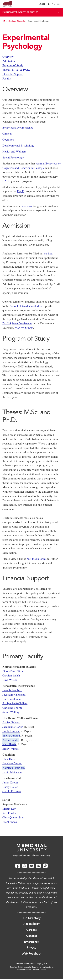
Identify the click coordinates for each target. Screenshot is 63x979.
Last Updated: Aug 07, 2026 (35, 964)
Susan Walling (10, 712)
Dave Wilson (9, 680)
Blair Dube (8, 759)
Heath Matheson (12, 772)
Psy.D (20, 191)
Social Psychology (13, 157)
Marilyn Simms (24, 328)
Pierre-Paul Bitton (13, 671)
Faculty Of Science (27, 12)
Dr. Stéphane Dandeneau (17, 323)
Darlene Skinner (11, 699)
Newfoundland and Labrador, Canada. (31, 969)
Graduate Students (16, 21)
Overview (8, 56)
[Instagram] (24, 866)
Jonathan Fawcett (12, 763)
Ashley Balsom (11, 722)
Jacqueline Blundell (14, 694)
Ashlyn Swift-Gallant (14, 703)
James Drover (10, 782)
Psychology (9, 12)
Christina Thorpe (12, 707)
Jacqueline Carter (12, 727)
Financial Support (12, 74)
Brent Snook (9, 822)
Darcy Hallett (10, 787)
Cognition (8, 139)
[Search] (54, 4)
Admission (8, 61)
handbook (26, 206)
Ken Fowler (9, 813)
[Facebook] (17, 866)
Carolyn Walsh (11, 675)
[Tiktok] (45, 866)
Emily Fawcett (10, 731)
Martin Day (9, 808)
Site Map (19, 964)
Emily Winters (11, 748)
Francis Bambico (12, 690)
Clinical (7, 133)
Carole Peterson (11, 791)
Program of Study (12, 65)
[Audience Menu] (49, 4)
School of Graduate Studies (26, 306)
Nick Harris (9, 744)
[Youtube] (31, 866)
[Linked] (38, 866)
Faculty (6, 78)
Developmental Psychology (18, 145)
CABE (6, 181)
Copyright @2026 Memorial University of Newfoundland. (31, 967)
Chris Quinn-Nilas (13, 817)
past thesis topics (37, 559)
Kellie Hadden (10, 740)
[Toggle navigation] (58, 4)
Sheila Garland (11, 735)
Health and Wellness (14, 151)
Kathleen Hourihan (13, 768)
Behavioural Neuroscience (17, 127)
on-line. (48, 253)
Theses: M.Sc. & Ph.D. (16, 70)
